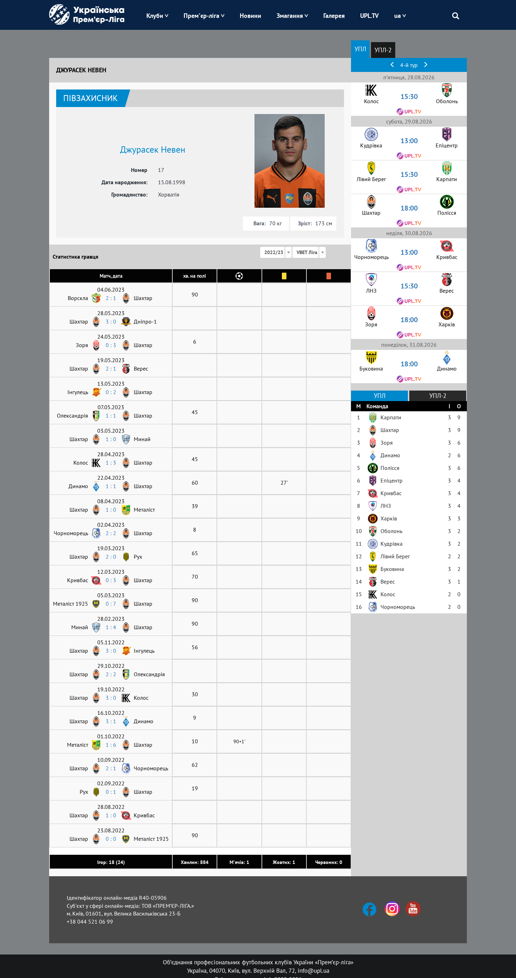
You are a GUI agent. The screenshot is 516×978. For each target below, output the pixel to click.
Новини (250, 16)
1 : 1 (111, 415)
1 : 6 (111, 744)
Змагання (290, 16)
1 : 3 (111, 462)
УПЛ (360, 49)
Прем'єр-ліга (201, 16)
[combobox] (276, 252)
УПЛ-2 (383, 50)
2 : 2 (111, 533)
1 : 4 (111, 627)
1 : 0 (111, 439)
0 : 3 (111, 344)
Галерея (334, 16)
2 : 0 (111, 556)
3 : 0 (111, 321)
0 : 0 (111, 838)
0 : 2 (111, 391)
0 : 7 (111, 603)
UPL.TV (369, 16)
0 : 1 (111, 791)
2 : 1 (111, 297)
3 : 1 (111, 721)
